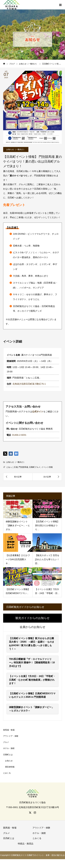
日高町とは (8, 755)
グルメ (6, 742)
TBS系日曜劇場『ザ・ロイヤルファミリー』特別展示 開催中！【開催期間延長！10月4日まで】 (32, 662)
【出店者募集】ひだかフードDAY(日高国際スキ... (18, 559)
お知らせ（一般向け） (15, 149)
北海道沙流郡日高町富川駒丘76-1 (29, 384)
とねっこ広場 (12, 467)
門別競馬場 (23, 467)
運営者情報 (10, 767)
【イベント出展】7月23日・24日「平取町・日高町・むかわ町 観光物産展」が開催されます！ (32, 680)
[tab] (32, 618)
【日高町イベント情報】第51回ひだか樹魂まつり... (47, 525)
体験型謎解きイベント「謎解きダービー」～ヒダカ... (18, 525)
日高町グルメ (34, 467)
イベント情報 (47, 467)
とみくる (7, 773)
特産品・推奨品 (25, 843)
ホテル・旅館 (9, 748)
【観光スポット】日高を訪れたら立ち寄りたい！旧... (47, 559)
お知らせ (9, 761)
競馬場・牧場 (9, 730)
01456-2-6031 (19, 435)
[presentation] (32, 618)
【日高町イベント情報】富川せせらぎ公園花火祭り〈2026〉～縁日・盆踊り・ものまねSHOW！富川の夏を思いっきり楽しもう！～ (31, 643)
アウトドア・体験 (10, 736)
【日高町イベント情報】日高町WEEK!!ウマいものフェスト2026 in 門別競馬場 (32, 695)
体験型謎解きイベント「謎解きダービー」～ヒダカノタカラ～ (31, 709)
